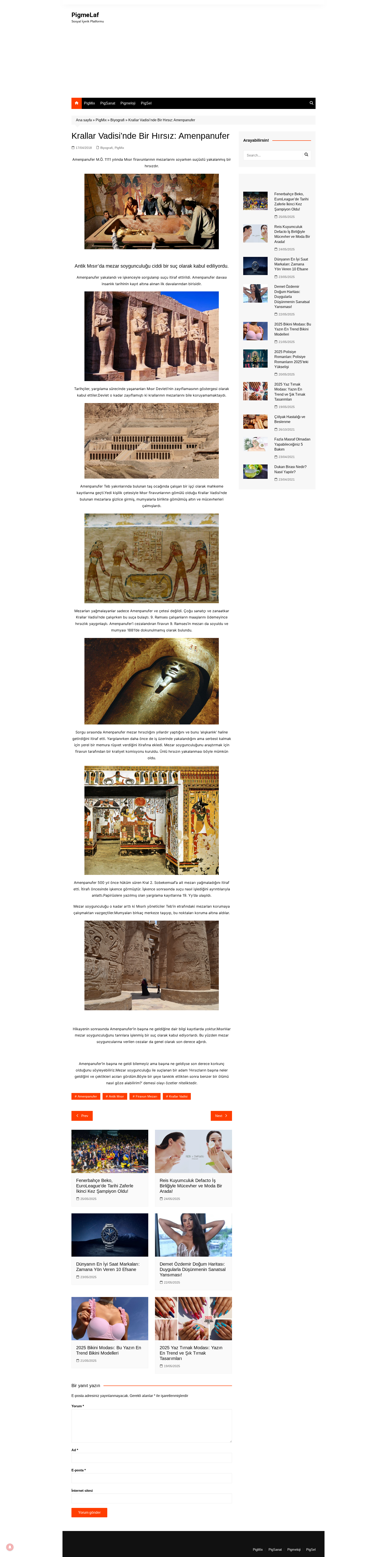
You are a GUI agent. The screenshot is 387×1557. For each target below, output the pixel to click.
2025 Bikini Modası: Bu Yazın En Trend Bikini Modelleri (292, 329)
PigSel (146, 103)
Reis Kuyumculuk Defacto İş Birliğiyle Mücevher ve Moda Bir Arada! (191, 1186)
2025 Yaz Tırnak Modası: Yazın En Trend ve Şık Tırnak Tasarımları (191, 1353)
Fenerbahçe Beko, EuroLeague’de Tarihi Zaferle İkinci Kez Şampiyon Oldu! (104, 1186)
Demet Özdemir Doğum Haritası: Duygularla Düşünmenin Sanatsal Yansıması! (193, 1269)
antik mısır (116, 1096)
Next (218, 1116)
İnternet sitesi (82, 1490)
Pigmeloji (127, 103)
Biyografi (117, 120)
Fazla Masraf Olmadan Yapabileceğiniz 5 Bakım (292, 444)
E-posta (78, 1470)
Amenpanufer (87, 1096)
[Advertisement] (193, 57)
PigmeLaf (85, 15)
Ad (74, 1450)
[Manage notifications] (9, 1547)
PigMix (89, 103)
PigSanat (107, 103)
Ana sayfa (84, 120)
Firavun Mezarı (146, 1096)
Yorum (77, 1406)
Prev (84, 1116)
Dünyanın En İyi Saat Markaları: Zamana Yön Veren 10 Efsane (291, 264)
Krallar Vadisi (178, 1096)
